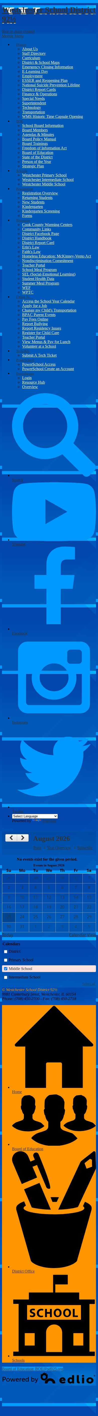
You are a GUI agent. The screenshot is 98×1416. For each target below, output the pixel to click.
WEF (26, 288)
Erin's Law (30, 247)
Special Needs (33, 98)
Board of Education (37, 152)
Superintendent (34, 103)
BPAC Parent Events (39, 315)
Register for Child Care (40, 333)
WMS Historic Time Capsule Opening (52, 116)
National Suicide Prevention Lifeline (51, 85)
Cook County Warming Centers (47, 224)
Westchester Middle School (43, 184)
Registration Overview (40, 193)
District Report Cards (39, 89)
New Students (33, 202)
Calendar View (82, 935)
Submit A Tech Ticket (39, 355)
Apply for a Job (34, 306)
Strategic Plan (33, 166)
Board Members (35, 130)
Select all (88, 984)
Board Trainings (35, 143)
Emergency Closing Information (47, 67)
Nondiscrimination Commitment (47, 261)
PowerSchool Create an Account (48, 369)
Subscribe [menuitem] (85, 848)
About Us (30, 49)
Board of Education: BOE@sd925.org (32, 1369)
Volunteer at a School (39, 346)
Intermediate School (24, 977)
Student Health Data (38, 279)
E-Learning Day (35, 71)
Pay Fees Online (35, 319)
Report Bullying (35, 324)
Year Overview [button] (59, 848)
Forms (27, 215)
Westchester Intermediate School (48, 179)
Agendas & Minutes (38, 134)
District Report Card (38, 243)
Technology (31, 107)
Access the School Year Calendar (48, 301)
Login (27, 378)
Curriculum (31, 58)
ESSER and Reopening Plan (45, 80)
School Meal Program (39, 270)
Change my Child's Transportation (49, 310)
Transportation (33, 112)
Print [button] (37, 848)
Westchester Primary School (44, 175)
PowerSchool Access (39, 364)
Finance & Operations (39, 94)
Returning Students (37, 197)
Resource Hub (33, 382)
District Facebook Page (40, 233)
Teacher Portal (33, 265)
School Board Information (43, 125)
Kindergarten (32, 206)
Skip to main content (18, 31)
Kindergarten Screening (41, 211)
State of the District (37, 157)
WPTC (27, 292)
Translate (49, 821)
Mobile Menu (13, 36)
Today (7, 935)
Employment (32, 76)
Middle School (20, 969)
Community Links (36, 229)
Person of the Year (36, 161)
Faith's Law (31, 252)
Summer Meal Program (40, 283)
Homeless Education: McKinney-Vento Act (56, 256)
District (14, 951)
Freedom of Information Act (44, 148)
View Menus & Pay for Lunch (46, 342)
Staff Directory (34, 53)
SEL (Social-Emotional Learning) (48, 274)
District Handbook (37, 238)
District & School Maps (41, 62)
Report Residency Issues (41, 328)
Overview (30, 387)
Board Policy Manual (39, 139)
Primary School (21, 960)
